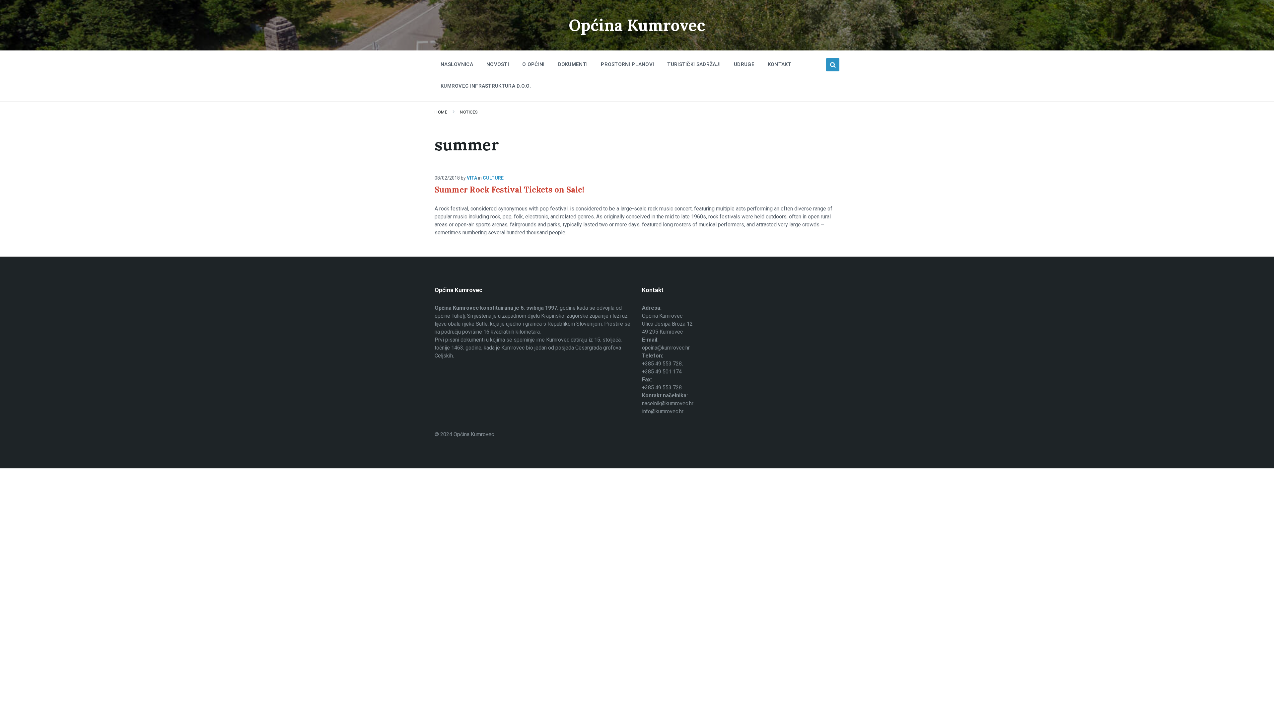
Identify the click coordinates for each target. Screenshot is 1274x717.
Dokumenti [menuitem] (573, 64)
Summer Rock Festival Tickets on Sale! (509, 190)
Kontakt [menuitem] (779, 64)
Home (441, 112)
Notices (469, 112)
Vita (472, 178)
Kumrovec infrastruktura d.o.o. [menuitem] (486, 86)
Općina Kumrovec (637, 25)
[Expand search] (832, 64)
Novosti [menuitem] (497, 64)
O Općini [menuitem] (533, 64)
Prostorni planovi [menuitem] (627, 64)
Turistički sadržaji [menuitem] (694, 64)
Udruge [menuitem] (744, 64)
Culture (493, 178)
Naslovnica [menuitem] (457, 64)
